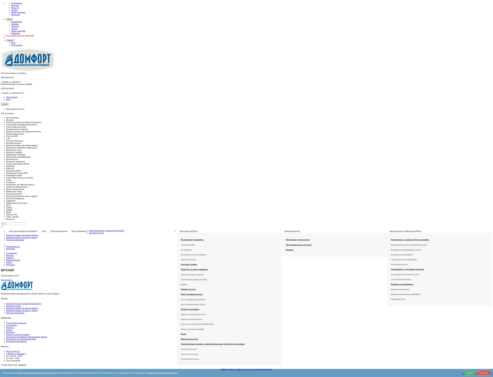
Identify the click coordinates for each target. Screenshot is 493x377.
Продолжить (6, 280)
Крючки (289, 250)
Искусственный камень (192, 294)
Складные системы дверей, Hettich (404, 259)
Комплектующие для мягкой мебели (22, 308)
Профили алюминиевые (402, 284)
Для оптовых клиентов (16, 323)
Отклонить (484, 373)
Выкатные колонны (188, 259)
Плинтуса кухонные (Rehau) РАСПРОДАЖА (197, 324)
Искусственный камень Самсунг (193, 304)
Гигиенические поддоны (190, 359)
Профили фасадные (398, 299)
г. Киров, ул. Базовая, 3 (16, 354)
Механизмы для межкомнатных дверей (405, 250)
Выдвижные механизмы (192, 240)
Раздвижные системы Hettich (402, 255)
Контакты (15, 15)
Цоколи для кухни (189, 339)
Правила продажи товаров (17, 334)
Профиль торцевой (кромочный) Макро (406, 294)
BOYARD (10, 249)
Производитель (13, 246)
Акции (14, 10)
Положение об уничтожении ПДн (21, 339)
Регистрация (16, 45)
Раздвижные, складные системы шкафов (410, 240)
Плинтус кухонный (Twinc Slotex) (193, 314)
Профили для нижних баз (400, 289)
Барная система (188, 289)
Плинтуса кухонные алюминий (192, 329)
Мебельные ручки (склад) (298, 240)
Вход (13, 43)
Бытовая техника (189, 264)
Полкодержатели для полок (298, 245)
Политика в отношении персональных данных (26, 337)
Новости (15, 8)
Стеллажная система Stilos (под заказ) (405, 274)
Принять (470, 373)
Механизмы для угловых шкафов (193, 255)
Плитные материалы (15, 313)
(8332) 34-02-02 (13, 351)
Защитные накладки (188, 349)
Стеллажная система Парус (401, 279)
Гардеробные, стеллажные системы (407, 269)
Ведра (183, 334)
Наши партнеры (18, 12)
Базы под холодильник (189, 354)
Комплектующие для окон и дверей (21, 310)
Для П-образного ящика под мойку (194, 279)
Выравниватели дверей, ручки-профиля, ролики (409, 245)
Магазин (15, 5)
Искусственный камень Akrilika (193, 299)
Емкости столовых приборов (194, 269)
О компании (16, 3)
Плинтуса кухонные (190, 309)
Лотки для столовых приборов (192, 275)
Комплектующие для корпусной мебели (23, 304)
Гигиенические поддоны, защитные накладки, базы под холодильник (213, 344)
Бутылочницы (186, 250)
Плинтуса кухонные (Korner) (192, 319)
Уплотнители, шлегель (399, 264)
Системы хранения (188, 245)
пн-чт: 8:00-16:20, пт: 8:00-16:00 (20, 35)
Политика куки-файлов (16, 341)
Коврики (184, 284)
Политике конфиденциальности (162, 373)
